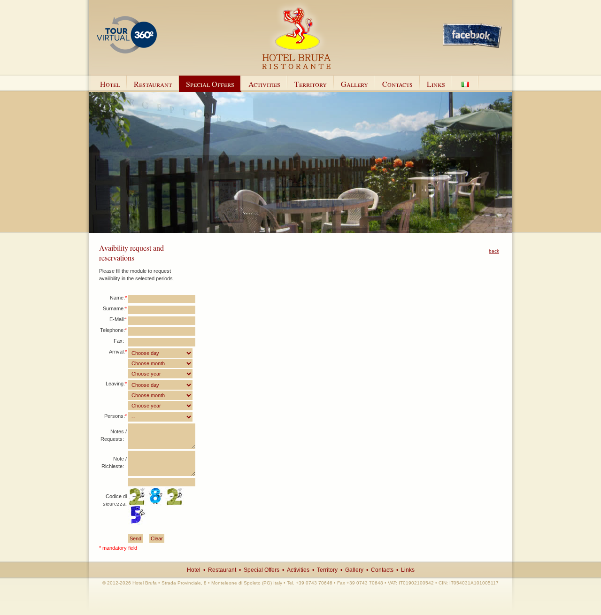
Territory (310, 84)
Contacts (397, 84)
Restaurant (153, 84)
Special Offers (210, 84)
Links (436, 84)
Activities (264, 84)
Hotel (110, 84)
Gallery (354, 84)
